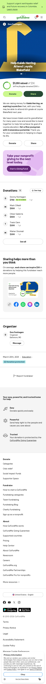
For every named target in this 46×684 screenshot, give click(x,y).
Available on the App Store (24, 610)
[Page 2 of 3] (23, 73)
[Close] (42, 7)
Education (26, 357)
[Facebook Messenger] (29, 304)
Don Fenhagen (17, 332)
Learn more (12, 9)
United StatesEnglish (24, 595)
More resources (10, 582)
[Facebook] (16, 304)
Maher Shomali (17, 231)
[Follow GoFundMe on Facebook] (4, 602)
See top (37, 190)
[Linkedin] (36, 304)
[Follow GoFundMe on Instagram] (19, 602)
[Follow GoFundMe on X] (14, 602)
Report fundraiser (24, 376)
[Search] (4, 17)
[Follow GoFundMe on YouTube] (9, 602)
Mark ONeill (15, 205)
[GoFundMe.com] (23, 17)
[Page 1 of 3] (21, 73)
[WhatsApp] (23, 304)
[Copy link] (9, 304)
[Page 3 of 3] (25, 73)
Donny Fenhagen (18, 197)
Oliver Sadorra (16, 214)
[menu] (41, 17)
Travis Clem (15, 222)
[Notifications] (35, 17)
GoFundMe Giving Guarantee (23, 440)
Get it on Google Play (10, 610)
